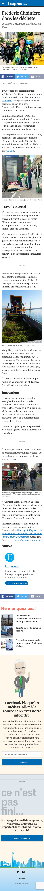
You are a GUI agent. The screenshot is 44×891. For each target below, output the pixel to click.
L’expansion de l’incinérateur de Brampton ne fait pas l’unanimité (28, 618)
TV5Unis (9, 150)
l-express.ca (12, 566)
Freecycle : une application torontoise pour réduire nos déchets (29, 643)
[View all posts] (16, 583)
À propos (22, 878)
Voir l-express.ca (22, 838)
